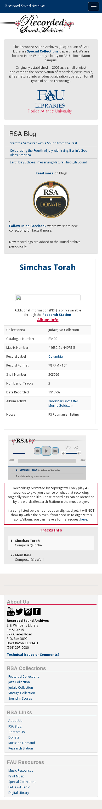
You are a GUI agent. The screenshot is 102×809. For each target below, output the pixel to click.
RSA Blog (14, 726)
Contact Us (16, 732)
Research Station (56, 314)
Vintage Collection (21, 693)
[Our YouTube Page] (11, 611)
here (83, 519)
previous (37, 450)
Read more (45, 173)
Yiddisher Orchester (63, 401)
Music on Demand (21, 743)
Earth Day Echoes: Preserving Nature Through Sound (48, 162)
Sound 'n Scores (20, 698)
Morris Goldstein (60, 405)
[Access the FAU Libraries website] (51, 99)
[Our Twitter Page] (19, 611)
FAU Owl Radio (19, 787)
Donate (13, 737)
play (46, 451)
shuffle (76, 447)
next (55, 450)
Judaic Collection (20, 687)
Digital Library (18, 792)
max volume (79, 453)
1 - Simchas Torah (38, 470)
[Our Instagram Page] (28, 611)
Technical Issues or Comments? (33, 654)
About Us (15, 720)
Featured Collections (23, 676)
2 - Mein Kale (32, 476)
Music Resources (20, 770)
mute (63, 453)
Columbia (55, 356)
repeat (68, 447)
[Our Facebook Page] (37, 611)
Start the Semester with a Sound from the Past (43, 143)
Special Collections (22, 782)
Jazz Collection (19, 682)
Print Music (16, 776)
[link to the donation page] (51, 199)
